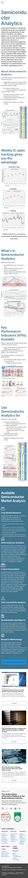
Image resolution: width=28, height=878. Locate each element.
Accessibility (4, 872)
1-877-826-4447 (5, 866)
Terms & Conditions (19, 872)
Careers (3, 837)
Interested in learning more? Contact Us (14, 662)
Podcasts (15, 858)
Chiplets (12, 841)
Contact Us (4, 851)
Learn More (14, 703)
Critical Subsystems (10, 569)
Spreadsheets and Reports (13, 620)
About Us (4, 834)
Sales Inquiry (5, 854)
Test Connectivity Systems (13, 602)
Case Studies (16, 859)
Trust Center (5, 843)
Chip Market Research (11, 513)
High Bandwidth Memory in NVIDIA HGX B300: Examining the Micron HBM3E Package (14, 730)
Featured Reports (17, 856)
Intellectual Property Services (22, 843)
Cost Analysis (23, 839)
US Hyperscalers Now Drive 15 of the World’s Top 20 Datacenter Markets (13, 690)
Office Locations (5, 853)
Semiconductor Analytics (12, 542)
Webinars (15, 855)
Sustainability (14, 834)
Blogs (14, 853)
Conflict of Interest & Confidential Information (11, 873)
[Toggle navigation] (2, 2)
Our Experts (4, 841)
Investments (4, 835)
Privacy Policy (11, 872)
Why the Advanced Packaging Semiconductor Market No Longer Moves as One (12, 768)
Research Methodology (11, 639)
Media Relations (5, 856)
